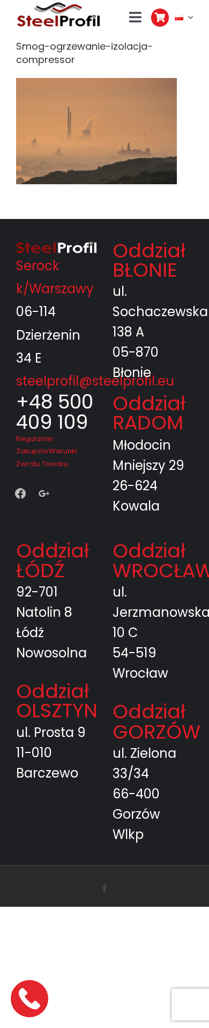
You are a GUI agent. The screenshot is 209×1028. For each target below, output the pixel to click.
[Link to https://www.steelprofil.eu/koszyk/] (160, 17)
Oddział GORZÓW (156, 722)
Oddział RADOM (149, 413)
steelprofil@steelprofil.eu (95, 381)
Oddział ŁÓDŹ (52, 560)
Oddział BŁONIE (149, 260)
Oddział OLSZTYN (57, 701)
